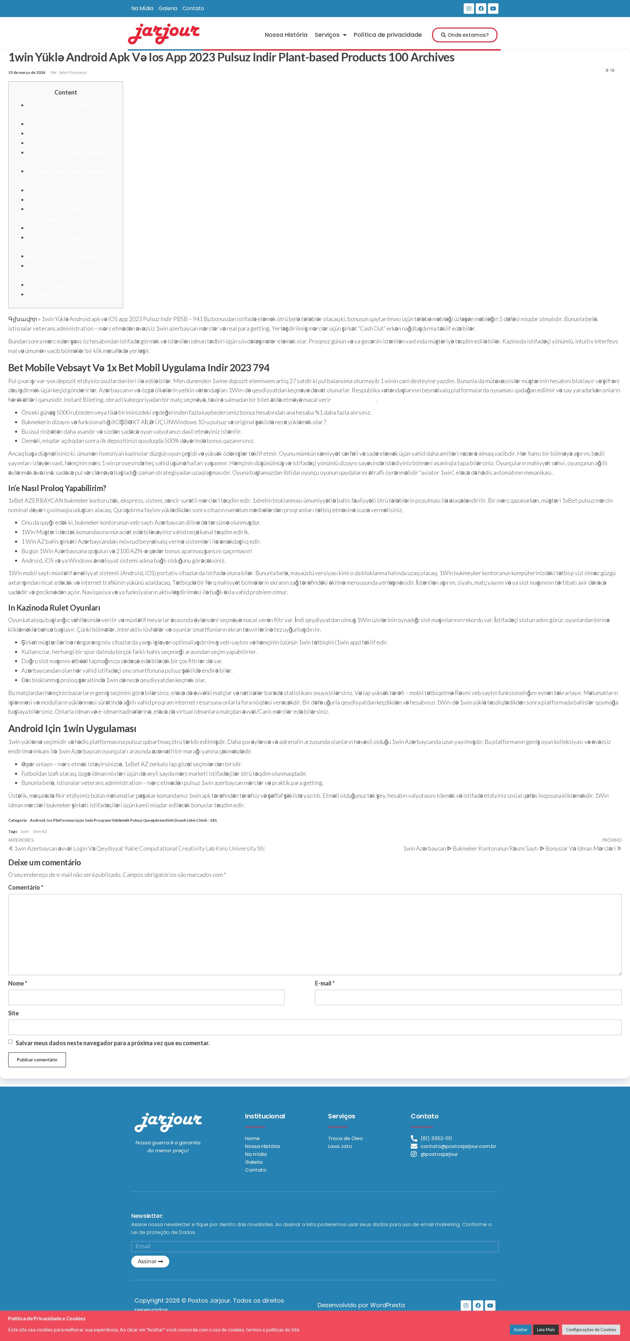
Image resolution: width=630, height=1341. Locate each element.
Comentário (25, 887)
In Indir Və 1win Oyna (54, 284)
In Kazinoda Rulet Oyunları (61, 133)
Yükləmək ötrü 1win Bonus (60, 227)
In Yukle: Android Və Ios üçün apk (68, 199)
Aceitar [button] (521, 1329)
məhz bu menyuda (354, 399)
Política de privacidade (388, 35)
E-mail (325, 983)
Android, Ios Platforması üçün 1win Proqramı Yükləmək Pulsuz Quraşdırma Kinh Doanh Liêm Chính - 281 (123, 820)
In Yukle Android (48, 190)
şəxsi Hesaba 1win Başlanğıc (64, 256)
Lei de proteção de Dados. (163, 1232)
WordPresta (387, 1305)
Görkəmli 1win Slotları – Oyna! (66, 294)
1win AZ (39, 831)
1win (24, 831)
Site (13, 1013)
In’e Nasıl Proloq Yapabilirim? (64, 123)
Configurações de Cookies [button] (591, 1329)
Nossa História (286, 35)
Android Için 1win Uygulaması (65, 142)
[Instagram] (469, 8)
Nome (17, 983)
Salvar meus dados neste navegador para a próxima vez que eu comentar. (113, 1043)
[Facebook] (481, 8)
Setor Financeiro (73, 72)
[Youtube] (493, 8)
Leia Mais (546, 1329)
